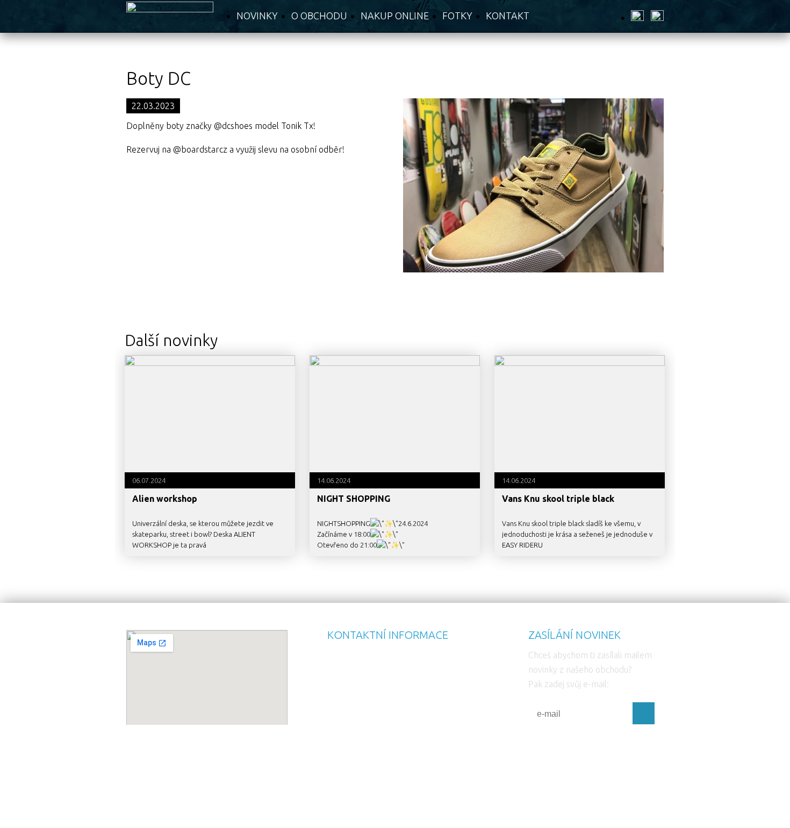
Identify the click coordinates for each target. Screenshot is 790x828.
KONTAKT (507, 15)
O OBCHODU (319, 15)
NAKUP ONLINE (395, 15)
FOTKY (457, 15)
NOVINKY (257, 15)
